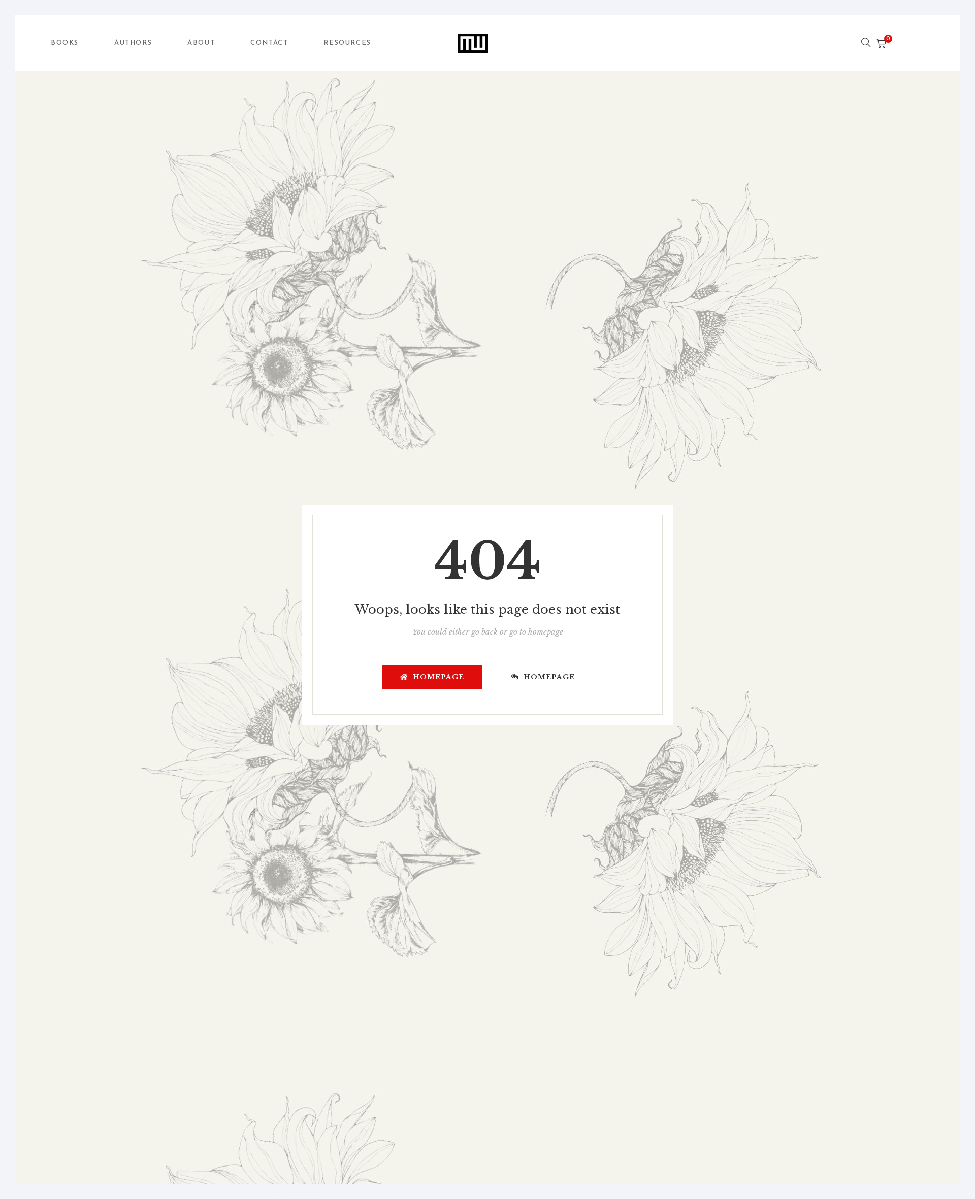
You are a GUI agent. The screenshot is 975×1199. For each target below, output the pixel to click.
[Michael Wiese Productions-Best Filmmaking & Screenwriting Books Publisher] (473, 43)
